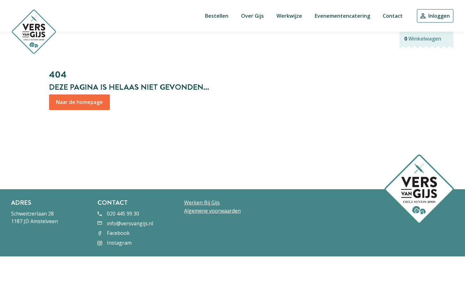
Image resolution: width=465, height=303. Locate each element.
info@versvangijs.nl (130, 223)
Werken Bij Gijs (202, 202)
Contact (393, 15)
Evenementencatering (342, 15)
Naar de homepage (79, 102)
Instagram (119, 242)
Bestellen (216, 15)
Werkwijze (289, 15)
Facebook (118, 232)
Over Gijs (252, 15)
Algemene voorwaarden (212, 210)
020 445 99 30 (123, 213)
